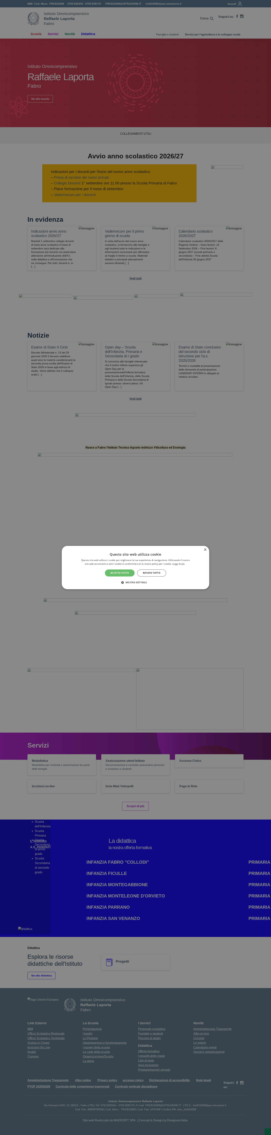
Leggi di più (178, 563)
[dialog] (135, 567)
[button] (135, 582)
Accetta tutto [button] (119, 572)
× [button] (205, 549)
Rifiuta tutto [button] (151, 572)
